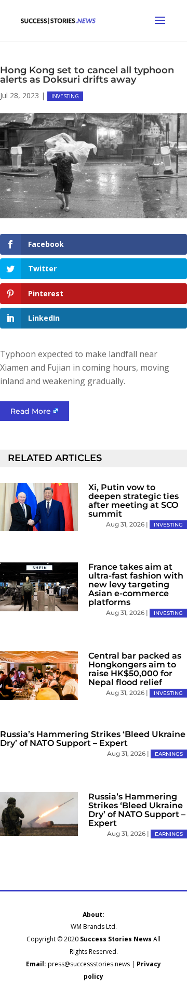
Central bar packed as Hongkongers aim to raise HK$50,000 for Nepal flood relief (134, 669)
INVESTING (65, 96)
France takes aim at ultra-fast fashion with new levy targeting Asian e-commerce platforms (135, 584)
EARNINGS (169, 754)
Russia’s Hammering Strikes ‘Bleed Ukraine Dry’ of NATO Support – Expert (92, 738)
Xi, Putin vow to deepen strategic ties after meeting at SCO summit (133, 500)
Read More (30, 411)
